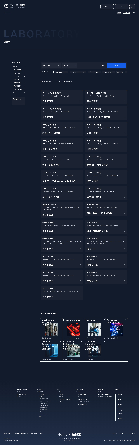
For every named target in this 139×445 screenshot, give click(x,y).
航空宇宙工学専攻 (44, 405)
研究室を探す (126, 12)
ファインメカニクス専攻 (45, 401)
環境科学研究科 (43, 409)
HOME (119, 12)
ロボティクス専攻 (44, 403)
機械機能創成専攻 (44, 398)
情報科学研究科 (43, 407)
